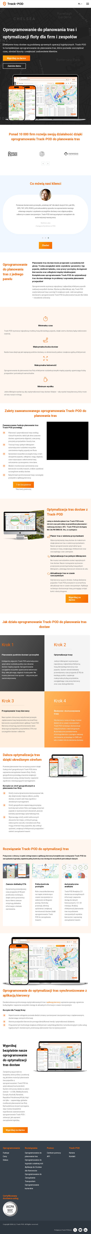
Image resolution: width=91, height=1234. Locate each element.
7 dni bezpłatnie (23, 484)
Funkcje (6, 1153)
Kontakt (72, 1156)
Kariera (72, 1153)
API (48, 1156)
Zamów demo (14, 66)
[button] (43, 163)
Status (5, 1160)
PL (79, 4)
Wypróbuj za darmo (16, 58)
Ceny (5, 1156)
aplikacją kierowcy (53, 1002)
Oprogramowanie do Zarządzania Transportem (33, 1177)
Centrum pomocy (54, 1153)
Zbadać (45, 245)
